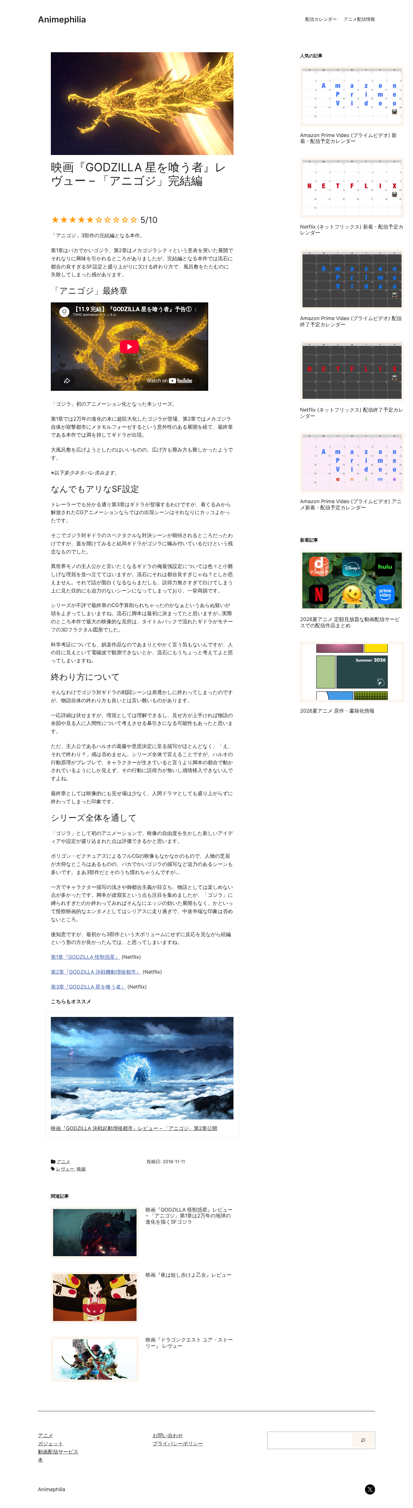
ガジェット (50, 1444)
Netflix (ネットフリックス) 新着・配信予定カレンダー (351, 230)
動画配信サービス (58, 1452)
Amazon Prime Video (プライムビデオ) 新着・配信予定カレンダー (348, 138)
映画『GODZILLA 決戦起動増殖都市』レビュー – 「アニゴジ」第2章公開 (134, 1128)
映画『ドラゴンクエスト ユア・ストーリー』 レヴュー (189, 1343)
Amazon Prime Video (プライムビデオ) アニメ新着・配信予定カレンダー (351, 504)
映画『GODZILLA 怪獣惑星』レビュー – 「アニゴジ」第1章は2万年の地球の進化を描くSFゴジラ (189, 1216)
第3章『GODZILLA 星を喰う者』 (88, 987)
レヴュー (65, 1169)
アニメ (63, 1161)
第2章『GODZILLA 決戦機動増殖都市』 (96, 972)
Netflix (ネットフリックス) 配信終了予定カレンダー (351, 413)
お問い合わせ (168, 1435)
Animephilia (62, 19)
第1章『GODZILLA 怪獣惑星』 (85, 957)
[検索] (363, 1440)
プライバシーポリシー (178, 1444)
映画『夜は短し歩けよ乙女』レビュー (189, 1275)
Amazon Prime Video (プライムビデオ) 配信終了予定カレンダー (351, 321)
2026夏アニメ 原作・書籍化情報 (337, 711)
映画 (81, 1169)
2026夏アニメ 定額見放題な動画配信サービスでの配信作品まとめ (350, 622)
